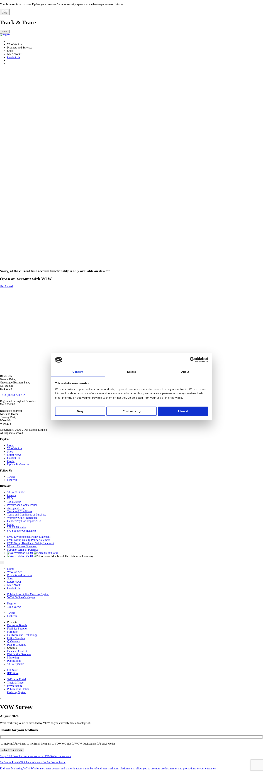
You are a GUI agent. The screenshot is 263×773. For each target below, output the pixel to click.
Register (11, 603)
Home (10, 445)
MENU (4, 13)
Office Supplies (16, 638)
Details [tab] (131, 371)
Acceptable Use (16, 508)
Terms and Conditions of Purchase (26, 514)
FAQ (10, 498)
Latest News (14, 454)
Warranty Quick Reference (22, 517)
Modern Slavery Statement (22, 546)
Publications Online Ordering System (28, 594)
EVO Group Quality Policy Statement (28, 539)
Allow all (183, 411)
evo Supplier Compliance (21, 530)
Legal (10, 524)
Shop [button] (10, 578)
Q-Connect (13, 641)
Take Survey (14, 606)
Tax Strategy (14, 501)
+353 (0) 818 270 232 (12, 395)
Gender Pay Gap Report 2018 (24, 520)
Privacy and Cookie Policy (22, 504)
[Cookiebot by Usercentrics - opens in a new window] (192, 360)
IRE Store (12, 673)
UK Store (12, 670)
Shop (10, 451)
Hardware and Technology (22, 634)
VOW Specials (15, 663)
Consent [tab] (77, 371)
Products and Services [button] (19, 575)
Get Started (6, 286)
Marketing (13, 657)
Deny (80, 411)
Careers (11, 495)
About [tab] (185, 371)
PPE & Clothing (16, 644)
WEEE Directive (16, 527)
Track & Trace (15, 682)
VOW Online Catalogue (21, 597)
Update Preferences (18, 464)
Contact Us (13, 57)
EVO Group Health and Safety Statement (30, 543)
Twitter (11, 476)
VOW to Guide (16, 492)
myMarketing (14, 685)
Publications (14, 660)
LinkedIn (12, 479)
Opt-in (10, 461)
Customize (129, 411)
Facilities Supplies (17, 628)
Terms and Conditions (19, 511)
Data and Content (17, 651)
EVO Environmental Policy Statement (28, 536)
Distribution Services (19, 654)
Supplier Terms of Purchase (22, 549)
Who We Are (14, 448)
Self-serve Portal (16, 679)
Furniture (12, 631)
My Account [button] (14, 584)
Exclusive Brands (17, 625)
